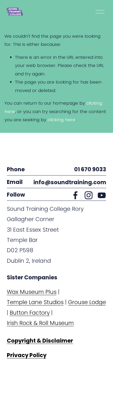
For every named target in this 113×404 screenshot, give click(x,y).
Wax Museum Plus (31, 292)
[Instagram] (88, 195)
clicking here (61, 119)
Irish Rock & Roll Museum (40, 323)
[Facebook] (75, 195)
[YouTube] (101, 195)
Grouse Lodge (87, 302)
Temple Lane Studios (35, 302)
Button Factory (30, 313)
